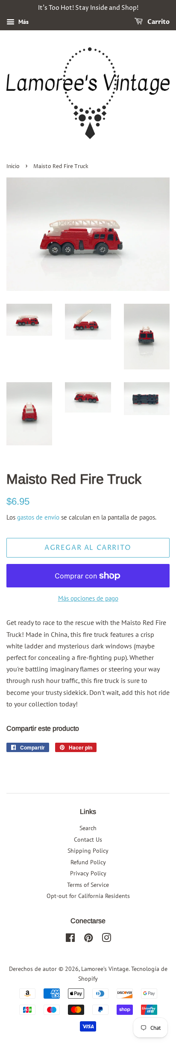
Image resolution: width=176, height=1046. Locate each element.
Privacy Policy (88, 873)
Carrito (158, 22)
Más (23, 22)
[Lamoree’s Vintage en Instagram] (106, 939)
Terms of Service (88, 885)
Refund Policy (88, 862)
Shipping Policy (88, 850)
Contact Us (88, 839)
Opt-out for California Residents (88, 896)
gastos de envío (38, 517)
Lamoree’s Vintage (105, 969)
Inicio (13, 166)
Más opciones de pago (88, 598)
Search (88, 828)
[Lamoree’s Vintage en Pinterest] (88, 939)
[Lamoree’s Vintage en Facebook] (70, 939)
